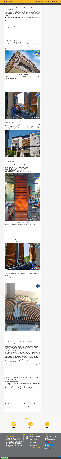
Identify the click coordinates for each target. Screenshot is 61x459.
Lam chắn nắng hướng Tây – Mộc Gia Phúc (22, 120)
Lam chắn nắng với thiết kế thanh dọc (10, 361)
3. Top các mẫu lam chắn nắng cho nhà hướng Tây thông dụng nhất (14, 27)
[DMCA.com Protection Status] (47, 448)
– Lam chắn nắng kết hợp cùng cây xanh (11, 28)
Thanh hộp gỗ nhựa (9, 161)
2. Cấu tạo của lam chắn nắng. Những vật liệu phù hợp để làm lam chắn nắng (16, 23)
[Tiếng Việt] (55, 1)
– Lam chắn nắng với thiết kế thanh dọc (10, 31)
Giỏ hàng (51, 1)
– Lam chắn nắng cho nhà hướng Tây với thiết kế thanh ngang (14, 30)
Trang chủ (20, 1)
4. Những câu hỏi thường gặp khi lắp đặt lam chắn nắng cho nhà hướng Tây (16, 33)
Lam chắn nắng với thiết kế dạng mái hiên (11, 343)
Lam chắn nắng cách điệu (9, 32)
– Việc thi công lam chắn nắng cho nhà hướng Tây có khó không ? (14, 35)
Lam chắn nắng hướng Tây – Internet (22, 74)
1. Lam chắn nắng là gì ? (8, 22)
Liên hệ (47, 1)
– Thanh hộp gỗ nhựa (8, 25)
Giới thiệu (24, 1)
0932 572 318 (3, 457)
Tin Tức (6, 9)
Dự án (39, 1)
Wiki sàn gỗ (35, 1)
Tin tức (29, 1)
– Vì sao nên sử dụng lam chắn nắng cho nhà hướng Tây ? (13, 26)
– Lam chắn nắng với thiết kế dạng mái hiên (11, 29)
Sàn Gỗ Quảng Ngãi (8, 1)
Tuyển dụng (43, 1)
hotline (30, 427)
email (47, 427)
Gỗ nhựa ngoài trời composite (9, 24)
